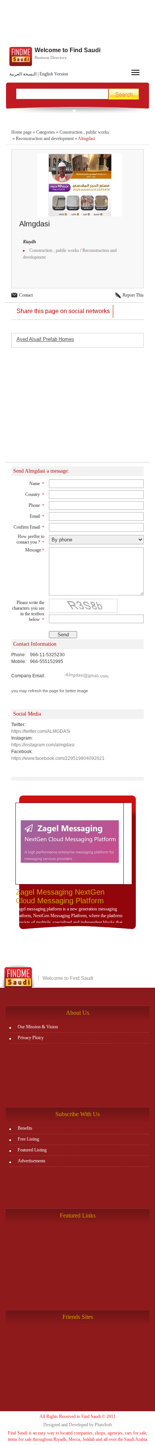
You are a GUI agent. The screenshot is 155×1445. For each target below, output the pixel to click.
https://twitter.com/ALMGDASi (40, 731)
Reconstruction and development (45, 138)
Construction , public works (84, 132)
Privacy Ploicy (31, 1037)
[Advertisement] (77, 24)
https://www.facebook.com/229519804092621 (58, 758)
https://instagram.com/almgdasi (42, 744)
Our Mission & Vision (38, 1026)
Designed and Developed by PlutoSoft (77, 1424)
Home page (21, 132)
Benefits (25, 1128)
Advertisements (32, 1160)
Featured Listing (32, 1150)
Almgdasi (86, 138)
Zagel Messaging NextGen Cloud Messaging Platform (60, 896)
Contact (26, 295)
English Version (54, 74)
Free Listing (28, 1139)
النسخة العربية (22, 74)
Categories (45, 132)
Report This (133, 295)
